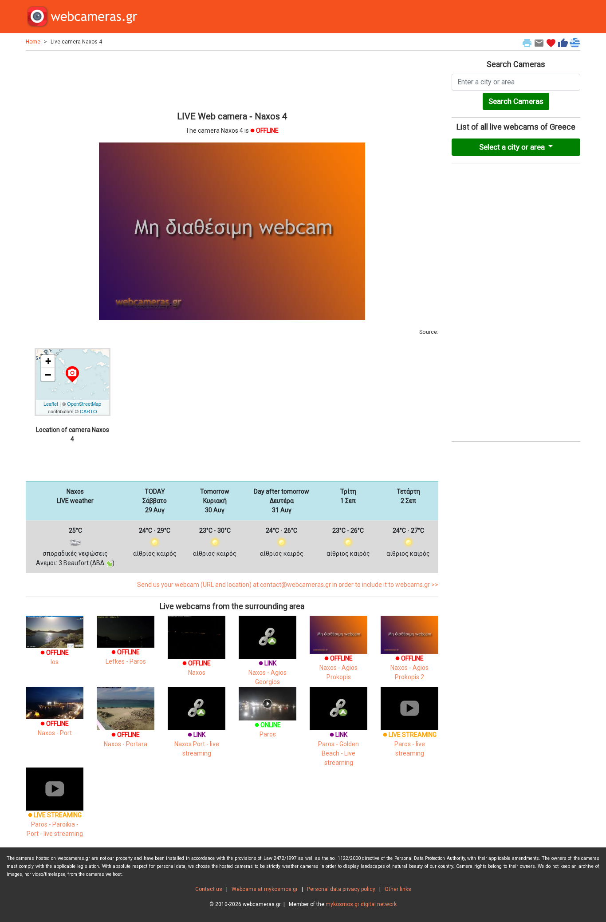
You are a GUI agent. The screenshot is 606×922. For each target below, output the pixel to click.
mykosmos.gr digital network (361, 904)
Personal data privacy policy (341, 889)
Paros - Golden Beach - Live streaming (338, 748)
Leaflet (50, 403)
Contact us (208, 889)
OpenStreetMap (84, 403)
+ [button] (48, 361)
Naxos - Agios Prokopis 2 (409, 668)
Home (33, 42)
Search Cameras (515, 101)
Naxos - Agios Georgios (267, 672)
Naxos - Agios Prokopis (338, 668)
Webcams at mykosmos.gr (265, 889)
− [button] (48, 374)
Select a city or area (513, 146)
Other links (398, 889)
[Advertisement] (232, 79)
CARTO (88, 411)
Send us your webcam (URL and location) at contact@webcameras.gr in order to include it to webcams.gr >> (287, 584)
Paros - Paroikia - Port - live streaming (55, 824)
